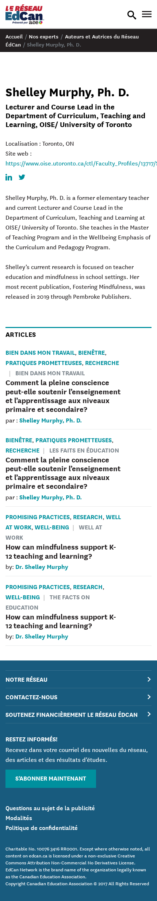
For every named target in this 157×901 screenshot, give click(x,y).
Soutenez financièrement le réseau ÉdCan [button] (71, 714)
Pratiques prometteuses (43, 362)
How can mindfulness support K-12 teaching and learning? (60, 551)
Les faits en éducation (84, 449)
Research (88, 516)
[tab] (78, 679)
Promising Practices (37, 516)
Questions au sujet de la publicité (50, 807)
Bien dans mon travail (40, 352)
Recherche (102, 362)
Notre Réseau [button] (26, 679)
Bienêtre (91, 352)
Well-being (52, 526)
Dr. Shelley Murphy (41, 566)
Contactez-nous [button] (31, 696)
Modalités (18, 817)
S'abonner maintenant (50, 777)
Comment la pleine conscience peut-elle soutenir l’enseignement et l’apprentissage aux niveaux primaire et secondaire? (62, 395)
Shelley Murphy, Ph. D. (50, 419)
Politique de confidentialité (41, 827)
